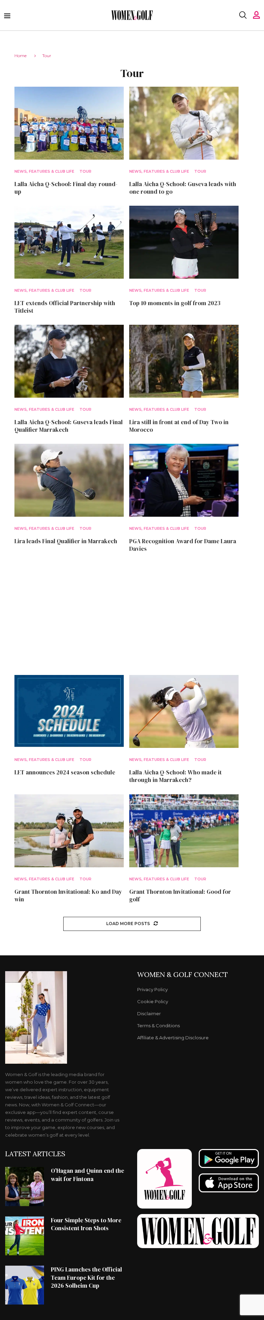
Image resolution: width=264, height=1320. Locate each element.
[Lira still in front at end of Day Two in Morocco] (184, 361)
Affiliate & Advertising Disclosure (173, 1037)
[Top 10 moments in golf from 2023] (184, 242)
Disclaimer (149, 1013)
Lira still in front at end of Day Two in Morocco (179, 425)
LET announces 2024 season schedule (64, 772)
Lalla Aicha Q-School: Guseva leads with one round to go (182, 187)
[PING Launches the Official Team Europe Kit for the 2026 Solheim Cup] (24, 1285)
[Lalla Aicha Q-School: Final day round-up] (69, 123)
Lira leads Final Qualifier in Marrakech (65, 541)
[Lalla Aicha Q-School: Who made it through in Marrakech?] (184, 711)
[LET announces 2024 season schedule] (69, 711)
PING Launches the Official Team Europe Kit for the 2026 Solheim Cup (86, 1277)
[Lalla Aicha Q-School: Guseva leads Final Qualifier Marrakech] (69, 361)
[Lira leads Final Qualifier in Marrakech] (69, 480)
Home (20, 55)
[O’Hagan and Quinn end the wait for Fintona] (24, 1186)
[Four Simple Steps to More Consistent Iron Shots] (24, 1235)
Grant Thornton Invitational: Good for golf (180, 895)
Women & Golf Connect (182, 974)
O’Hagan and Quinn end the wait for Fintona (87, 1175)
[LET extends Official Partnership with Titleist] (69, 242)
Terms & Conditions (158, 1025)
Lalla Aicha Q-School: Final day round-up (66, 187)
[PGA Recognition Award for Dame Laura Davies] (184, 480)
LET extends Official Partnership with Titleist (64, 306)
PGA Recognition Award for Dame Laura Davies (182, 544)
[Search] (242, 15)
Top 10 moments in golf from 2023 (174, 303)
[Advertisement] (132, 614)
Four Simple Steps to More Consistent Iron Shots (86, 1224)
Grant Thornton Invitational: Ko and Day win (68, 895)
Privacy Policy (152, 989)
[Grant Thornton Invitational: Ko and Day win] (69, 830)
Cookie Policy (152, 1001)
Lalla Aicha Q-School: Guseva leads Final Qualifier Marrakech (68, 425)
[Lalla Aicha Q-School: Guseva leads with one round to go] (184, 123)
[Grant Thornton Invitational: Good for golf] (184, 830)
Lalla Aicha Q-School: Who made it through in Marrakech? (175, 776)
